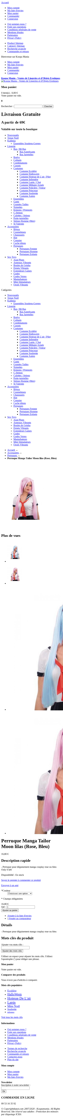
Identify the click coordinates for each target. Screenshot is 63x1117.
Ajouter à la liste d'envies (19, 915)
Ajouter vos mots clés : (12, 944)
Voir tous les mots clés (12, 1017)
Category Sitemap (16, 46)
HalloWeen (14, 994)
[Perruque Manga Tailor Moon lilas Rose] (14, 583)
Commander (13, 16)
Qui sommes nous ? (16, 24)
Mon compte (13, 7)
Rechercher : (7, 106)
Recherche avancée (16, 48)
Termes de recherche (17, 1048)
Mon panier (13, 13)
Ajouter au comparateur (19, 918)
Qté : (3, 907)
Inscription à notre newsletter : (15, 1085)
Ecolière (12, 990)
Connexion (12, 19)
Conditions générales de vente (21, 29)
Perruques (12, 455)
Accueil (5, 2)
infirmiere (10, 1012)
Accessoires (13, 452)
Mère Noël (13, 1006)
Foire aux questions (16, 27)
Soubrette (12, 1009)
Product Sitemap (15, 43)
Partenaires (12, 35)
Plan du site (13, 1059)
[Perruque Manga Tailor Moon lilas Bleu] (14, 561)
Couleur (5, 890)
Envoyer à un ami (9, 885)
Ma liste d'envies (15, 10)
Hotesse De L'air (19, 998)
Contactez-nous (14, 1056)
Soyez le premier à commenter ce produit (21, 880)
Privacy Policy (14, 38)
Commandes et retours (18, 51)
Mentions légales (15, 32)
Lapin (11, 1002)
